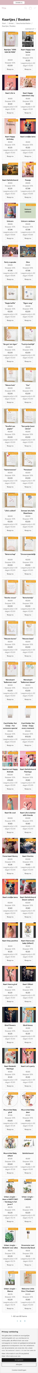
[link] (19, 1369)
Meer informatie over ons (11, 1356)
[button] (19, 2)
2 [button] (20, 1321)
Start (4, 23)
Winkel (11, 23)
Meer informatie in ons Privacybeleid (15, 1353)
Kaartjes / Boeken (9, 26)
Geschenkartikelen (23, 23)
